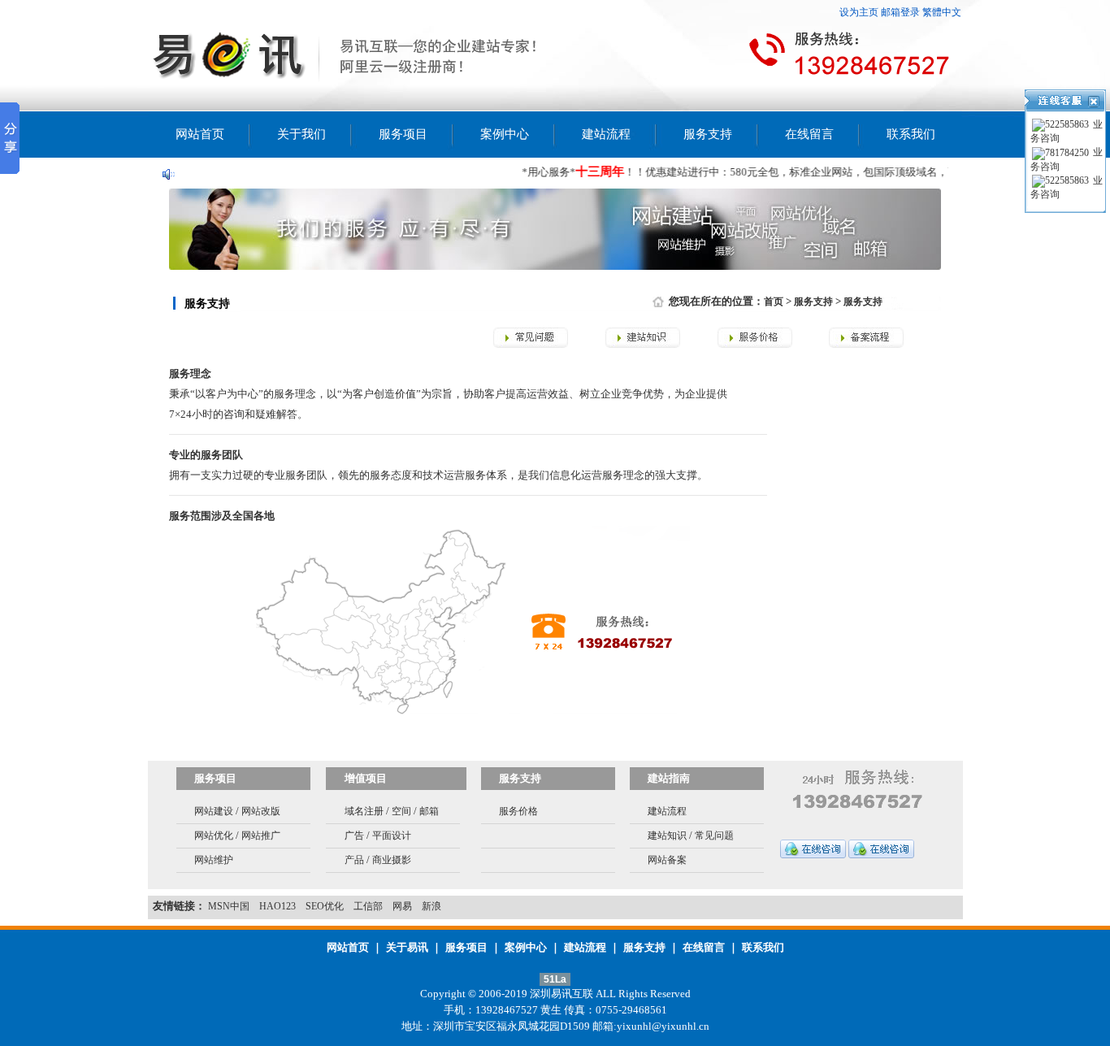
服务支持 (707, 134)
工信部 (368, 906)
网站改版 (260, 811)
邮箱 (429, 811)
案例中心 (504, 134)
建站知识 (667, 835)
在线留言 (809, 134)
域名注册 (364, 811)
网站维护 (213, 860)
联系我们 (911, 134)
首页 (773, 301)
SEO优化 (325, 906)
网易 (402, 906)
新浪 (431, 906)
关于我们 (301, 134)
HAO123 (277, 906)
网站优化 (213, 835)
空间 (401, 811)
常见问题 (714, 835)
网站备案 (667, 860)
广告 (354, 835)
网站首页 (200, 134)
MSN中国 (228, 906)
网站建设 (213, 811)
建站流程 (606, 134)
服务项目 (403, 134)
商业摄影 (391, 860)
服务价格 (518, 811)
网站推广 (260, 835)
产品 (354, 860)
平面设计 (391, 835)
